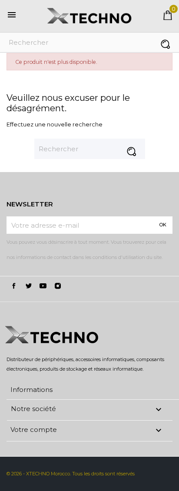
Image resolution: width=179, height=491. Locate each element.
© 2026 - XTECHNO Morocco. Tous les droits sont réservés (71, 474)
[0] (167, 17)
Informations (31, 389)
